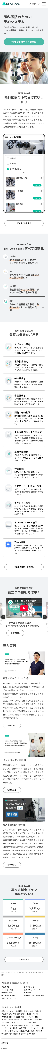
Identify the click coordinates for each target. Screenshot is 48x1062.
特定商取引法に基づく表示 (34, 995)
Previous (3, 617)
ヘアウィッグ (6, 1028)
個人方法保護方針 (8, 995)
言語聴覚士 (13, 1034)
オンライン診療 (7, 1020)
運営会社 (4, 1043)
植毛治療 (4, 1034)
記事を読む (12, 725)
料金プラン (5, 987)
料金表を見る (24, 959)
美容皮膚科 (18, 1025)
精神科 (35, 1014)
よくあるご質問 (7, 990)
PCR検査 (38, 1020)
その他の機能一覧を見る (24, 567)
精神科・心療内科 (19, 1028)
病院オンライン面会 (31, 1025)
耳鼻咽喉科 (21, 1014)
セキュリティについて (9, 998)
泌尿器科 (4, 1014)
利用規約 (27, 993)
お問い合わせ (29, 987)
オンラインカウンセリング (24, 1020)
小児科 (30, 1011)
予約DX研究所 (6, 993)
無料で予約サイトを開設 (24, 41)
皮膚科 (29, 1014)
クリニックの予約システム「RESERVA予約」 (27, 972)
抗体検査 (39, 1031)
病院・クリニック (8, 1011)
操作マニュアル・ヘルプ (33, 990)
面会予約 (22, 1034)
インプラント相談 (31, 1017)
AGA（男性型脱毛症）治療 (24, 1031)
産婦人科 (12, 1014)
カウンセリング (7, 1022)
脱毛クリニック (7, 1025)
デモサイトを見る (24, 223)
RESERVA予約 (5, 972)
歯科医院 (19, 1011)
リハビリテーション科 (35, 1028)
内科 (11, 1017)
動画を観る (15, 633)
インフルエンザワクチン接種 (25, 1022)
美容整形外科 (19, 1017)
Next (45, 617)
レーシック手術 (7, 1031)
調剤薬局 (4, 1017)
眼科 (25, 1011)
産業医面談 (31, 1034)
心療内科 (38, 1011)
